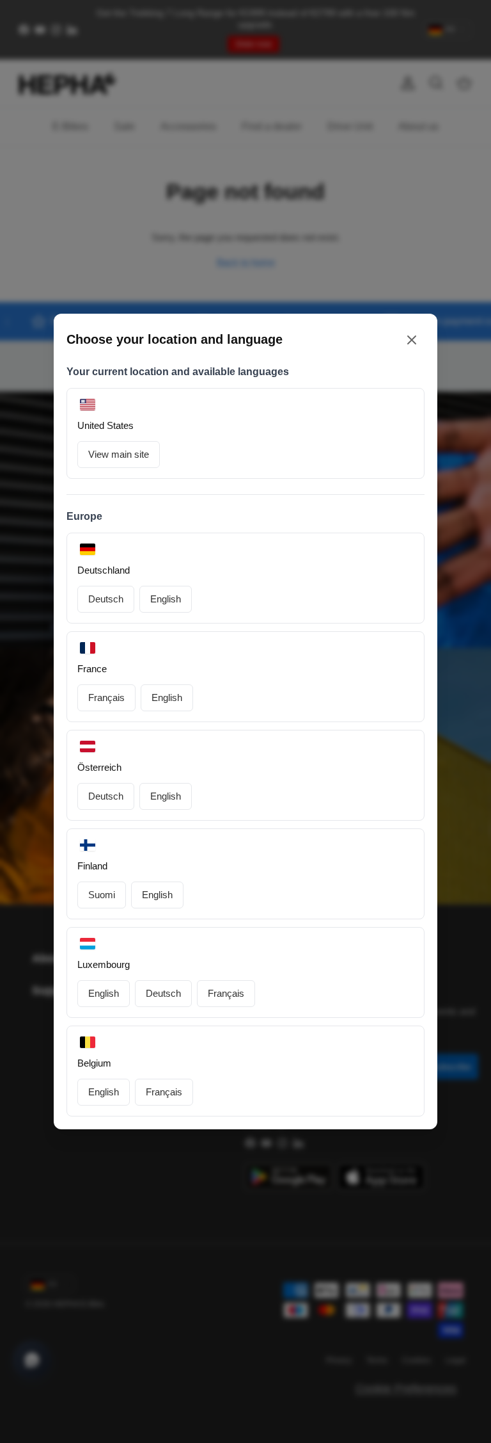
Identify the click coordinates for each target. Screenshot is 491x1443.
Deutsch (105, 598)
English (165, 598)
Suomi (101, 894)
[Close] (412, 339)
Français (106, 697)
